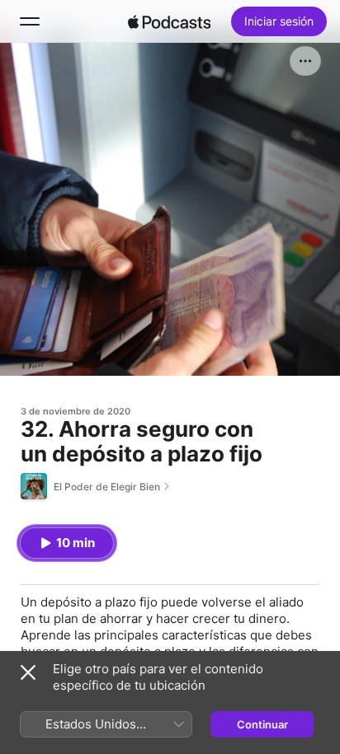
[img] (169, 21)
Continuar (262, 724)
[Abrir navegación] (30, 21)
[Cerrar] (28, 672)
